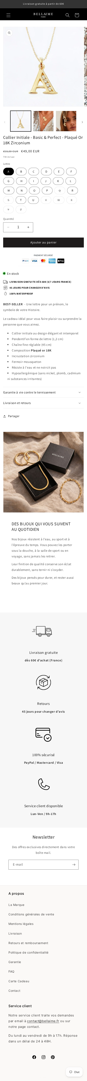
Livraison (15, 933)
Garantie (14, 962)
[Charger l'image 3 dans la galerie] (66, 121)
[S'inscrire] (73, 865)
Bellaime (48, 1077)
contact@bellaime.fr (43, 1021)
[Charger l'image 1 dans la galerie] (20, 121)
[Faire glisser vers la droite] (82, 122)
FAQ (11, 971)
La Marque (16, 905)
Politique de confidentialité (28, 952)
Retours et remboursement (28, 943)
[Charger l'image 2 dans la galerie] (43, 121)
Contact (14, 990)
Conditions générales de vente (31, 914)
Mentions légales (21, 924)
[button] (8, 15)
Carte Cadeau (18, 981)
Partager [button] (14, 416)
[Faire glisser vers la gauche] (4, 122)
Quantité (8, 219)
